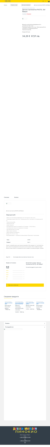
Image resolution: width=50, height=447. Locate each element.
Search (43, 1)
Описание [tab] (6, 197)
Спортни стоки (14, 5)
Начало (5, 5)
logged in (33, 267)
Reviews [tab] (16, 197)
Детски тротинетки (26, 5)
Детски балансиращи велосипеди (19, 302)
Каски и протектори (29, 301)
